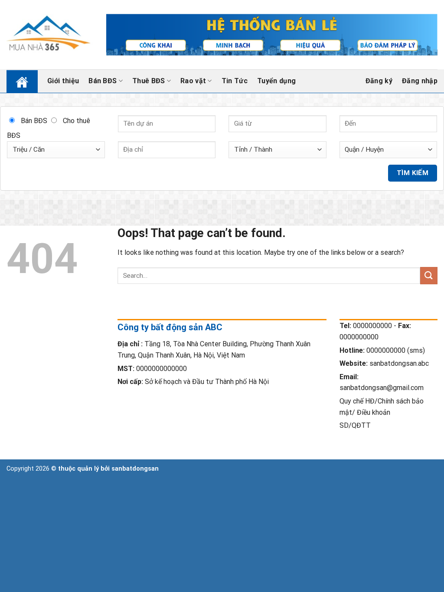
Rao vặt (193, 81)
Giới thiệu (63, 81)
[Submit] (428, 275)
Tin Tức (235, 81)
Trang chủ (17, 80)
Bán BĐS (102, 81)
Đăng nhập (419, 81)
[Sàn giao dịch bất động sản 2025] (50, 34)
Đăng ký (379, 81)
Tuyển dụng (276, 81)
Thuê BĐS (148, 81)
